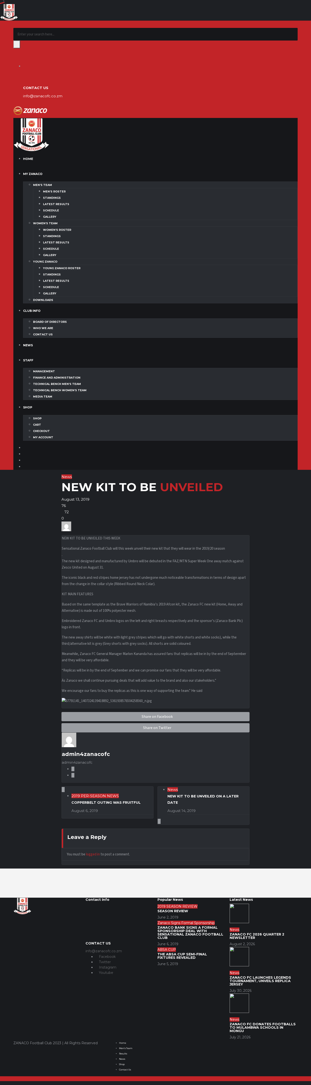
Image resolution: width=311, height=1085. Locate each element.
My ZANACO (33, 174)
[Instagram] (24, 460)
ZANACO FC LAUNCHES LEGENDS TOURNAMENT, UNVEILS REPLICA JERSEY (260, 980)
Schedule (51, 210)
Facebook (107, 956)
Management (44, 371)
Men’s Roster (54, 191)
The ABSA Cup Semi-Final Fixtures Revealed (182, 956)
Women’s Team (45, 223)
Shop (27, 407)
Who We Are (43, 328)
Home (28, 159)
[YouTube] (24, 466)
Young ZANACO (45, 261)
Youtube (105, 972)
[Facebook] (24, 447)
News (28, 345)
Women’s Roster (57, 230)
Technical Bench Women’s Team (59, 390)
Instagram (107, 967)
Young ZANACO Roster (61, 268)
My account (43, 437)
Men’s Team (42, 185)
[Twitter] (24, 454)
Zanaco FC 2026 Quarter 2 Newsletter (257, 936)
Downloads (43, 300)
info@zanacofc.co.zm (42, 96)
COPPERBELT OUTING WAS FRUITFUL (106, 802)
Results (123, 1053)
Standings (52, 197)
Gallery (49, 216)
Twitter (104, 962)
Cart (37, 424)
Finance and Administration (56, 377)
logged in (93, 854)
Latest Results (56, 204)
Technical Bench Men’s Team (57, 384)
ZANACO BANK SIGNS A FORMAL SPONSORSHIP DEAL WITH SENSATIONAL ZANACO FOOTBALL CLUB (190, 932)
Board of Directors (50, 321)
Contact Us (43, 334)
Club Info (32, 311)
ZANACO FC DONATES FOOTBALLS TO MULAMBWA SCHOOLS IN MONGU (263, 1027)
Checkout (41, 431)
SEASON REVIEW (172, 911)
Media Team (42, 396)
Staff (28, 360)
